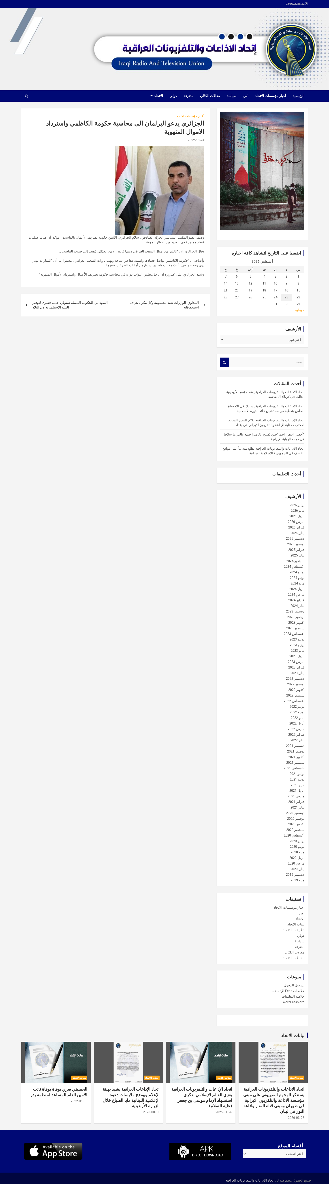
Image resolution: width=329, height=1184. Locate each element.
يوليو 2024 (297, 572)
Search (224, 362)
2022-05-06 (79, 1101)
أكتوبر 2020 (296, 824)
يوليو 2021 (297, 774)
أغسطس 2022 (294, 701)
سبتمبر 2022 (295, 695)
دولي (173, 96)
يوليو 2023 (297, 639)
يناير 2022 (297, 740)
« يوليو (299, 310)
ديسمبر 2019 (295, 875)
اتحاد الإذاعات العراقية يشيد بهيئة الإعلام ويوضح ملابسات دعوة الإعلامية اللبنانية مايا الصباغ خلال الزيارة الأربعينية (131, 1097)
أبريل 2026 (296, 516)
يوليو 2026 (297, 505)
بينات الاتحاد (295, 924)
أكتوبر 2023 (296, 623)
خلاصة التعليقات (293, 996)
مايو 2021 (297, 785)
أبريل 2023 (296, 656)
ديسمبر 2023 (295, 611)
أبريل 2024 (296, 589)
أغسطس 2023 (294, 634)
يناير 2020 (297, 869)
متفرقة (188, 96)
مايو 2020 (297, 852)
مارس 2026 (296, 522)
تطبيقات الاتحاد (293, 930)
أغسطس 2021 (294, 768)
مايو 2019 (297, 880)
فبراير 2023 (296, 667)
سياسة (232, 96)
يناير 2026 (297, 533)
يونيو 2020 (297, 847)
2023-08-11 (151, 1112)
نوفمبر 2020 (295, 819)
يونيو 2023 (297, 645)
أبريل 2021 (296, 791)
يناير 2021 (297, 807)
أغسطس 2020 (294, 835)
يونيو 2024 (297, 578)
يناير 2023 (297, 673)
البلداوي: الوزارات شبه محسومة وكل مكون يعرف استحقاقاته (164, 305)
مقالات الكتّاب (210, 96)
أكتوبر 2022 (296, 690)
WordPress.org (293, 1002)
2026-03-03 (296, 1117)
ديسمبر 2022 (295, 679)
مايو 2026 (297, 511)
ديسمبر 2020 (295, 813)
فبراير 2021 (296, 802)
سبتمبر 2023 (295, 628)
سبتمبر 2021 (295, 763)
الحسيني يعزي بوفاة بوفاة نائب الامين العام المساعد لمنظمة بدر (58, 1092)
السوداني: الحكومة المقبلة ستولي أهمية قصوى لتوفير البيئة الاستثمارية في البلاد (70, 305)
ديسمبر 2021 (295, 746)
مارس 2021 (296, 796)
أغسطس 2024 (294, 567)
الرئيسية (298, 96)
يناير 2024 (297, 606)
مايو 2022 (297, 718)
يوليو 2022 (297, 707)
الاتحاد (158, 96)
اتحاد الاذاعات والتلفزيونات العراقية (249, 1180)
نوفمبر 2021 (295, 751)
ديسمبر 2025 (295, 539)
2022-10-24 (196, 140)
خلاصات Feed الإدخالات (287, 991)
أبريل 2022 (296, 723)
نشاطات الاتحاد (293, 958)
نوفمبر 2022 (295, 684)
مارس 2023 (296, 662)
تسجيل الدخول (294, 985)
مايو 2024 (297, 583)
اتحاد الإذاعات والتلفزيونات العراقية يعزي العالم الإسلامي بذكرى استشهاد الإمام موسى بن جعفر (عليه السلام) (201, 1097)
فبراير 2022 (296, 735)
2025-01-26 (224, 1112)
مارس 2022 (296, 729)
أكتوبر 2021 (296, 757)
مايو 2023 (297, 651)
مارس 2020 (296, 863)
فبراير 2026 (296, 527)
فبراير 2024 (296, 600)
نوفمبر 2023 (295, 617)
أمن (245, 96)
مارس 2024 (296, 595)
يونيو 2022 (297, 712)
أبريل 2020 (296, 858)
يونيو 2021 (297, 779)
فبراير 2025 (296, 550)
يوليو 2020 (297, 841)
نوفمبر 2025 (295, 544)
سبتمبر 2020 (295, 830)
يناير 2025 (297, 555)
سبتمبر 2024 (295, 561)
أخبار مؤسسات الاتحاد (270, 96)
